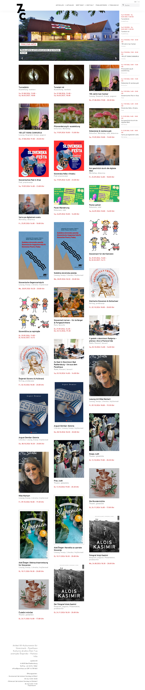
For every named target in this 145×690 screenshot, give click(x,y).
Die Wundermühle (97, 501)
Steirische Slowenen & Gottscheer (103, 301)
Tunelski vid (125, 31)
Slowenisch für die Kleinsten (101, 254)
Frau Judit (58, 481)
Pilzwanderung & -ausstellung (67, 126)
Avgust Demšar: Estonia (29, 438)
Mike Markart (24, 496)
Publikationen (101, 5)
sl (139, 2)
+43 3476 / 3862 (31, 666)
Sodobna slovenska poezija (65, 273)
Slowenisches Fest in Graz (130, 95)
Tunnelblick (125, 19)
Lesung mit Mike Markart (100, 399)
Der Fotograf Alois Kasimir (65, 604)
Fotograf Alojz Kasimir (98, 555)
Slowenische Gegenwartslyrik (31, 283)
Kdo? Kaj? (90, 5)
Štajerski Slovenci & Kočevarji (31, 379)
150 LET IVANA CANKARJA (130, 56)
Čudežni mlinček (26, 613)
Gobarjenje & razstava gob (130, 83)
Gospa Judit (94, 454)
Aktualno (70, 5)
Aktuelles (60, 5)
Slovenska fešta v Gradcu (129, 108)
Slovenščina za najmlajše (29, 332)
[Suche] (123, 5)
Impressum (32, 685)
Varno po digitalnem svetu (130, 135)
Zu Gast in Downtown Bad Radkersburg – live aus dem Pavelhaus (65, 364)
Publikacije (114, 5)
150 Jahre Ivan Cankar (128, 44)
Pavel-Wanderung (61, 208)
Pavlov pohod (94, 205)
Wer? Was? (80, 5)
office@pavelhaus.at (19, 668)
